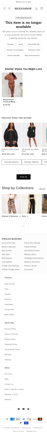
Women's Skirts (30, 254)
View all (23, 177)
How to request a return (14, 389)
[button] (4, 8)
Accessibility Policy (12, 349)
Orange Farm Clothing (10, 266)
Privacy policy (38, 428)
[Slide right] (28, 170)
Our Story (8, 374)
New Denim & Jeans (32, 250)
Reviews (8, 354)
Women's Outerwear (32, 262)
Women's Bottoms (10, 216)
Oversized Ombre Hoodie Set (10, 150)
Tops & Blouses (33, 44)
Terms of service (18, 431)
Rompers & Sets (34, 50)
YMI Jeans (6, 254)
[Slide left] (18, 170)
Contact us (9, 384)
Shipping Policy (11, 344)
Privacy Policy (10, 329)
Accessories (9, 309)
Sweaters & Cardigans (15, 50)
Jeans (20, 44)
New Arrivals (7, 250)
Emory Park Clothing (32, 243)
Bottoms (8, 299)
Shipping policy (31, 431)
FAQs (7, 379)
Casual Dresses (30, 247)
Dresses (10, 44)
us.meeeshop (14, 427)
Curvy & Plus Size (8, 243)
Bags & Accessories (32, 55)
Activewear (28, 269)
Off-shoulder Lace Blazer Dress (30, 150)
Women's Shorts (30, 266)
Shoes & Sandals (13, 55)
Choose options (11, 162)
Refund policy (10, 339)
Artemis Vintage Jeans (10, 269)
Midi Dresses (7, 258)
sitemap (8, 399)
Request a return (11, 394)
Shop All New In (23, 61)
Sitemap (8, 360)
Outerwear (9, 304)
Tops (6, 289)
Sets (24, 216)
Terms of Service (11, 334)
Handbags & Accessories (33, 258)
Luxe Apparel (7, 262)
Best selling (9, 314)
